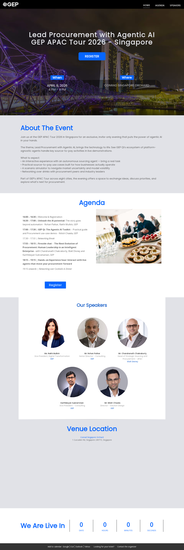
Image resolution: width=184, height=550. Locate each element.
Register (55, 285)
